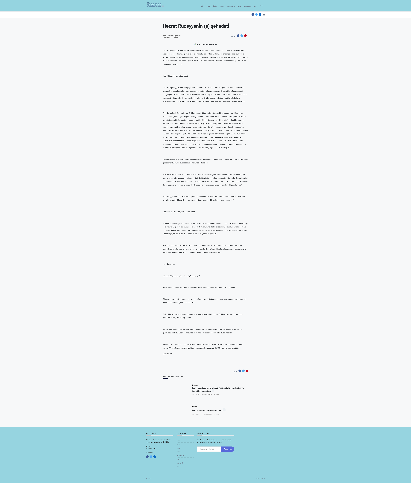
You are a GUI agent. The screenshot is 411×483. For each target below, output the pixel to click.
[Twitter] (256, 14)
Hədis (208, 6)
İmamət (222, 6)
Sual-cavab (247, 6)
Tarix (255, 6)
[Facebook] (253, 14)
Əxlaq (202, 6)
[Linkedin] (260, 14)
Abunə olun (228, 449)
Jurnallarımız (231, 6)
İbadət (215, 6)
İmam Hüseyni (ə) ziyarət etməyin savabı (207, 410)
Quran (239, 6)
